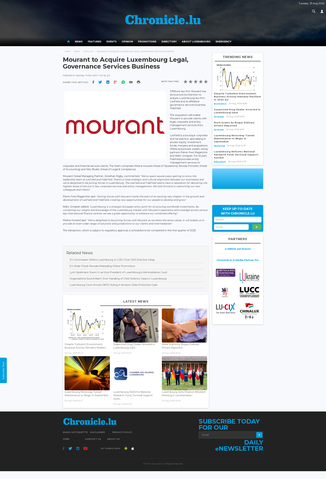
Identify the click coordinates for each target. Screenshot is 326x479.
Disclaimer (97, 432)
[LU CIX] (226, 308)
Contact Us (93, 439)
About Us (113, 439)
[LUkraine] (249, 276)
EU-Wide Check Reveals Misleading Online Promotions (102, 266)
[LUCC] (249, 292)
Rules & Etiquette (75, 432)
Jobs (66, 439)
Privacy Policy (122, 432)
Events (111, 41)
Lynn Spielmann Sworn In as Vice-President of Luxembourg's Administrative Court (118, 272)
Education (220, 162)
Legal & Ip (88, 51)
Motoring (219, 146)
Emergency (223, 41)
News (79, 41)
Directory (169, 41)
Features (94, 41)
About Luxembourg (196, 41)
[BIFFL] (226, 273)
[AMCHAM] (226, 292)
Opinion (127, 41)
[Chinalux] (249, 311)
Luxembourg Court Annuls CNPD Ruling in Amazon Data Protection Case (113, 284)
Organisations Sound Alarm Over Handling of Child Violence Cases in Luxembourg (118, 278)
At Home (219, 117)
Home (67, 51)
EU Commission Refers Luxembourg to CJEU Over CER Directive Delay (112, 259)
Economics (220, 103)
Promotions (147, 41)
